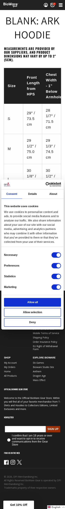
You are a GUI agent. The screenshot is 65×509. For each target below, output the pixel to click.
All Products (10, 375)
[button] (52, 5)
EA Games (38, 362)
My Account (10, 362)
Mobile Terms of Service (46, 333)
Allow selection (32, 312)
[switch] (56, 265)
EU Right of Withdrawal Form (45, 348)
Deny (32, 322)
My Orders (9, 367)
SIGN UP (53, 429)
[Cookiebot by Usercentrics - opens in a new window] (46, 184)
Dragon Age (39, 375)
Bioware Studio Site (43, 367)
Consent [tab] (11, 194)
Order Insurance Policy (45, 341)
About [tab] (53, 194)
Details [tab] (32, 194)
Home (7, 371)
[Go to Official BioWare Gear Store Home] (11, 5)
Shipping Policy (41, 337)
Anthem (37, 371)
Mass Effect (39, 380)
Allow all (32, 302)
